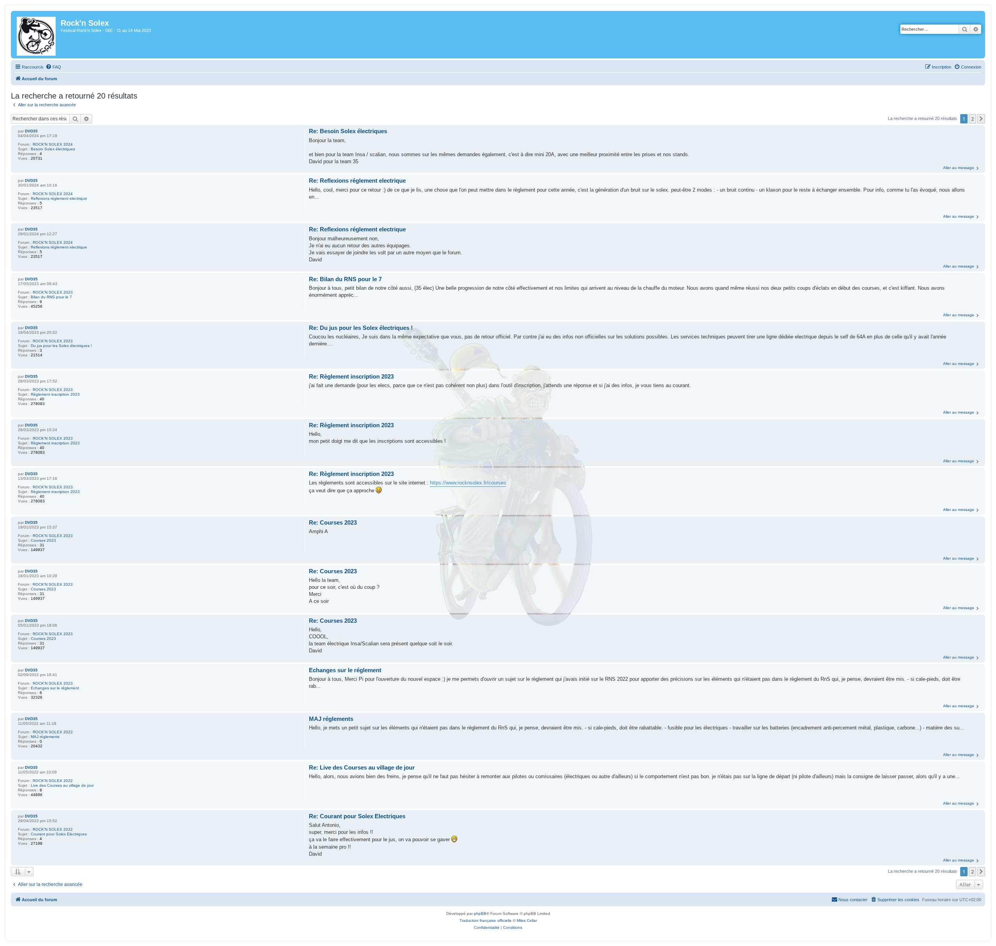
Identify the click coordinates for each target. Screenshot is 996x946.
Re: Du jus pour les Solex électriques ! (361, 327)
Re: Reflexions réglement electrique (357, 180)
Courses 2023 (43, 540)
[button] (981, 118)
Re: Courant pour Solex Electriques (357, 816)
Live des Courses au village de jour (62, 785)
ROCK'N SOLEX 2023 (53, 292)
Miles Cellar (527, 920)
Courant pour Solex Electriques (59, 834)
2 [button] (972, 118)
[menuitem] (53, 67)
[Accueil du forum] (37, 34)
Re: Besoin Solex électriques (348, 131)
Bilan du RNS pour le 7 (51, 297)
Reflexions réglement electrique (59, 198)
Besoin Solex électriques (53, 149)
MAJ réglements (45, 737)
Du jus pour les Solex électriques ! (61, 346)
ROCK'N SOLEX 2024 (53, 144)
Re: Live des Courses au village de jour (362, 767)
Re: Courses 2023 (333, 522)
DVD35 (31, 131)
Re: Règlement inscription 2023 (351, 376)
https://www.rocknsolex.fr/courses (468, 483)
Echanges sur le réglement (55, 688)
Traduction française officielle (485, 920)
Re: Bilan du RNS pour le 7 (345, 279)
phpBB (480, 913)
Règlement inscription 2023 (55, 394)
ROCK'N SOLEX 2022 (53, 732)
